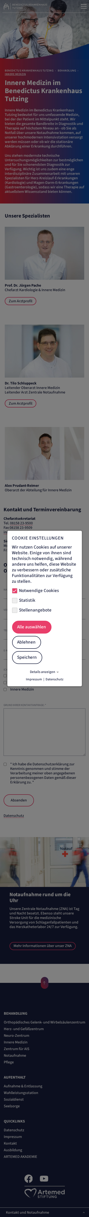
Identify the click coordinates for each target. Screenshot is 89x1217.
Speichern (27, 657)
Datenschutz (54, 679)
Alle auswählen (31, 627)
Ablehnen (26, 642)
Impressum (34, 679)
